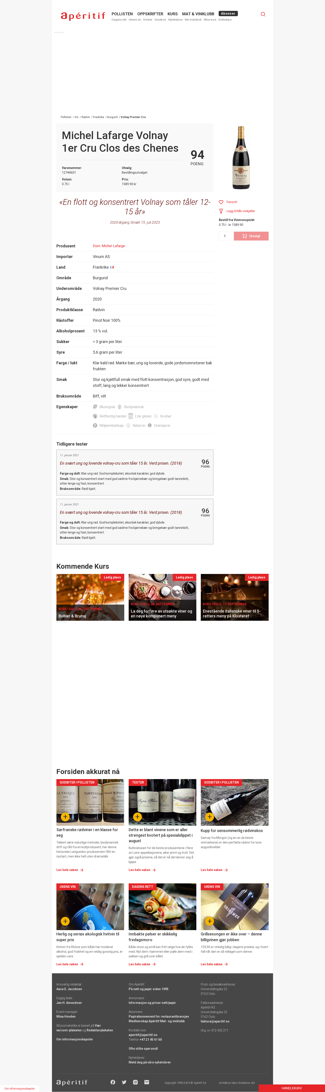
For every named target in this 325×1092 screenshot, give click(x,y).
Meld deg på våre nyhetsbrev (150, 1062)
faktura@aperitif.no (215, 1021)
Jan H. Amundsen (69, 1003)
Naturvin (139, 425)
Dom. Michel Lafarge (109, 246)
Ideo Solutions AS (243, 1082)
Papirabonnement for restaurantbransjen (159, 1016)
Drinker (147, 19)
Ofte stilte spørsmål (143, 1048)
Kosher (165, 416)
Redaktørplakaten (100, 1030)
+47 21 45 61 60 (151, 1039)
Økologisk (107, 407)
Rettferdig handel (112, 416)
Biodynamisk (134, 407)
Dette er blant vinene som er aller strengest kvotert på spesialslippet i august (161, 835)
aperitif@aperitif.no (143, 1035)
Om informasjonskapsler (74, 1039)
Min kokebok (193, 19)
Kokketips (224, 19)
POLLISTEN (122, 14)
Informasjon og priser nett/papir (152, 1003)
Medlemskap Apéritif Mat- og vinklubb (157, 1021)
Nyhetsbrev (175, 19)
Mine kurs (210, 19)
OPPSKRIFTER (150, 14)
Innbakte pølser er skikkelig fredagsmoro (153, 937)
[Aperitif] (83, 16)
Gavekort (160, 19)
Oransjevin (162, 425)
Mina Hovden (66, 1016)
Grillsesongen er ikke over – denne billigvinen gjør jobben (231, 937)
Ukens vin (135, 19)
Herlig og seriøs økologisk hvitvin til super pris (87, 937)
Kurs (173, 14)
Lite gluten (143, 416)
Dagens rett (119, 19)
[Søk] (263, 14)
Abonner (228, 13)
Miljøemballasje (111, 425)
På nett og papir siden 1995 (148, 989)
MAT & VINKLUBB (198, 14)
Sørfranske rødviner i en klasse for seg (87, 832)
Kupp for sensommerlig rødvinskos (232, 830)
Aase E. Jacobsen (69, 989)
